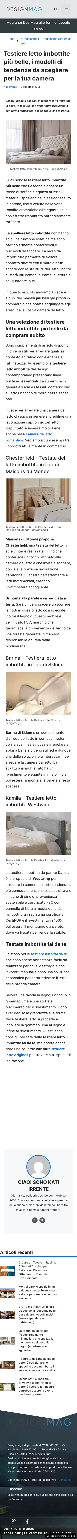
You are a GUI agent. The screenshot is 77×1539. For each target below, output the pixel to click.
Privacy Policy (37, 1533)
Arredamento (29, 39)
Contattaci (64, 1479)
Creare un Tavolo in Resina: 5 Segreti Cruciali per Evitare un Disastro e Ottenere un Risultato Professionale (37, 1270)
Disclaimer (62, 1533)
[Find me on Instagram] (35, 1220)
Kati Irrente (10, 86)
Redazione (12, 1533)
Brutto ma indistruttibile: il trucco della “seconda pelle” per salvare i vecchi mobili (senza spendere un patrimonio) (38, 1314)
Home (11, 39)
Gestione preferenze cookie (61, 1536)
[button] (55, 9)
